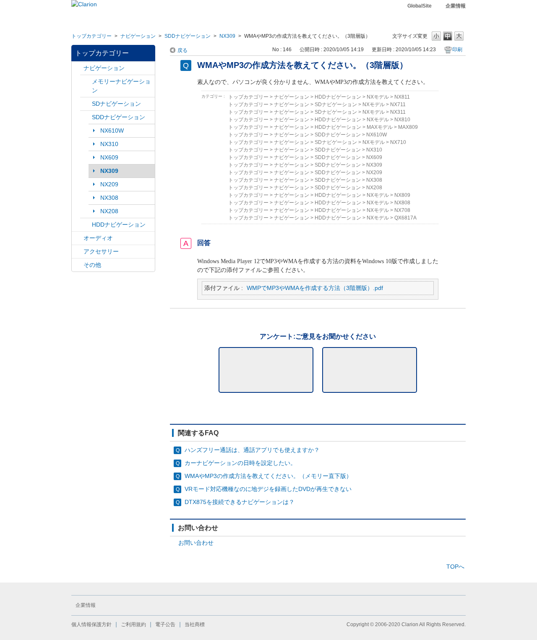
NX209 (109, 184)
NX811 (402, 97)
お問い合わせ (196, 542)
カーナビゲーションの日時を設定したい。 (240, 463)
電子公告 (165, 624)
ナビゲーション (138, 36)
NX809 (402, 195)
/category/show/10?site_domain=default (77, 251)
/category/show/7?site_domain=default (86, 81)
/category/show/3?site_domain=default (86, 103)
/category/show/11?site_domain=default (77, 265)
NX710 (398, 142)
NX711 (398, 104)
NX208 (109, 211)
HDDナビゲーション (119, 224)
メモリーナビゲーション (121, 86)
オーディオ (98, 238)
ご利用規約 (133, 624)
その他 (92, 264)
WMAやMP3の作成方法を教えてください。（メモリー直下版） (268, 476)
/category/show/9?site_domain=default (86, 117)
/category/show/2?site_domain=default (77, 68)
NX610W (112, 130)
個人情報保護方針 (91, 624)
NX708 (402, 210)
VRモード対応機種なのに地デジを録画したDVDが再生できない (268, 489)
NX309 (227, 36)
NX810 (402, 120)
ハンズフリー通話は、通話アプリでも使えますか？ (252, 450)
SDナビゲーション (116, 103)
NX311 (398, 112)
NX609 (109, 157)
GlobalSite (419, 6)
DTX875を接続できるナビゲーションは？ (240, 502)
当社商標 (195, 624)
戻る (182, 50)
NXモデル (378, 97)
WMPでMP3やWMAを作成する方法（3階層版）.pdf (315, 288)
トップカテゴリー (91, 36)
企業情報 (456, 6)
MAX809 (408, 127)
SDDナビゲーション (187, 36)
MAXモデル (380, 127)
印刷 (457, 49)
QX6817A (405, 218)
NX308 (109, 197)
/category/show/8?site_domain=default (86, 224)
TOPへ (455, 566)
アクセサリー (101, 251)
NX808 (402, 203)
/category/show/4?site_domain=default (77, 238)
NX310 (109, 144)
